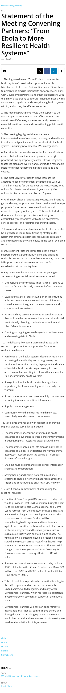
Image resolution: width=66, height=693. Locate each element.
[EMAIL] (4, 71)
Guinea (4, 638)
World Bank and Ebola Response (20, 676)
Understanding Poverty (11, 5)
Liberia (4, 650)
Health (4, 646)
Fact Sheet (7, 686)
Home (4, 642)
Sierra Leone (7, 654)
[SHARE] (47, 71)
